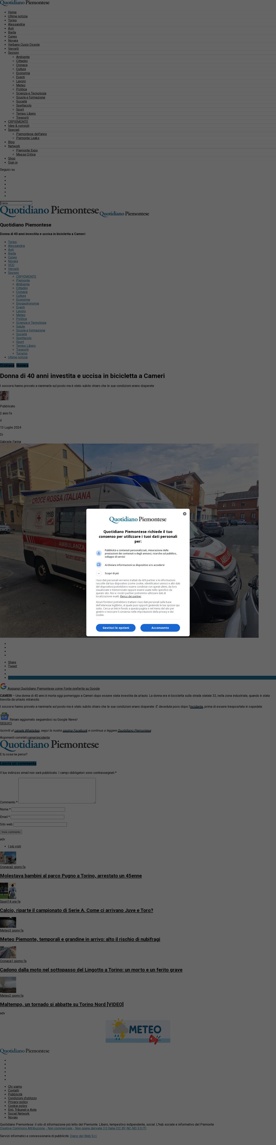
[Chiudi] (185, 514)
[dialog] (138, 572)
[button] (138, 573)
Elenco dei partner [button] (130, 596)
